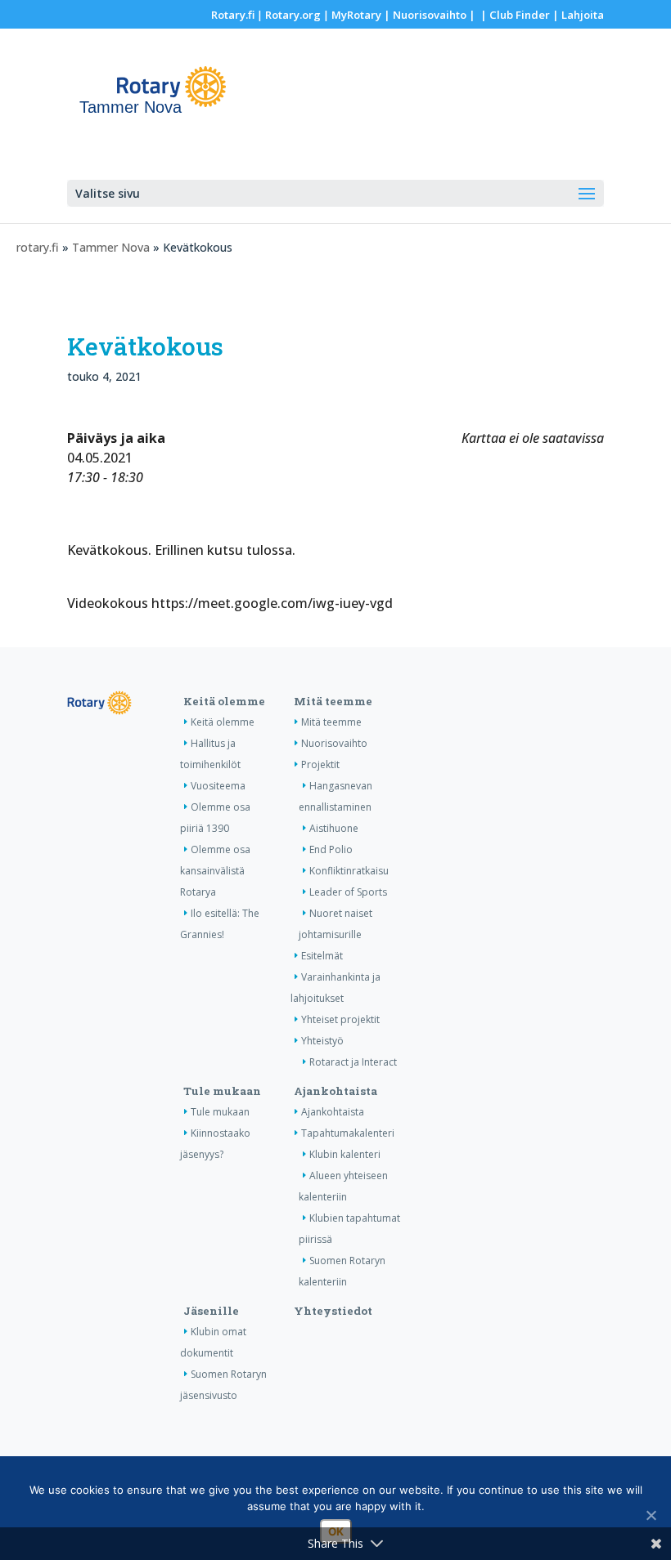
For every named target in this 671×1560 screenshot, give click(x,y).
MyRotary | (362, 14)
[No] (650, 1515)
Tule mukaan (222, 1091)
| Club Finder (514, 14)
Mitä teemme (333, 701)
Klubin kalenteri (345, 1154)
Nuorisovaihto (429, 14)
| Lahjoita (577, 14)
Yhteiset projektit (340, 1019)
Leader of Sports (348, 892)
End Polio (331, 849)
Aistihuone (333, 828)
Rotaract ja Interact (353, 1062)
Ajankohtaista (335, 1091)
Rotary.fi (232, 14)
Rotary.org (293, 14)
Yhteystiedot (333, 1310)
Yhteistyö (322, 1041)
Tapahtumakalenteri (347, 1133)
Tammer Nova (111, 247)
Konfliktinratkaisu (349, 871)
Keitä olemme (224, 701)
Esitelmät (322, 956)
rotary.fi (37, 247)
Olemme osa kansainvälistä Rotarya (215, 871)
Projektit (320, 764)
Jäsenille (211, 1310)
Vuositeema (218, 786)
